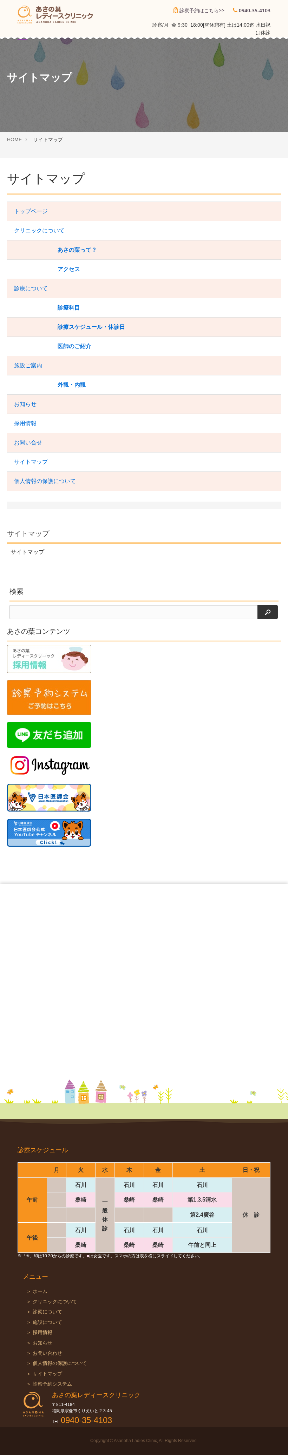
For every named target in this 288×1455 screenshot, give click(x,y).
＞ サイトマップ (44, 1373)
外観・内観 (72, 385)
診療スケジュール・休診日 (91, 327)
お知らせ (25, 404)
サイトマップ (31, 462)
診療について (31, 288)
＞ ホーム (36, 1291)
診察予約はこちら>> (201, 10)
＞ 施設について (44, 1322)
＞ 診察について (44, 1311)
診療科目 (69, 308)
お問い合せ (28, 443)
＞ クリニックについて (51, 1301)
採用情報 (25, 423)
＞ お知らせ (39, 1343)
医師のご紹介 (74, 346)
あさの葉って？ (77, 250)
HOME (14, 139)
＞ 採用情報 (39, 1332)
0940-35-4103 (254, 10)
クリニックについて (39, 230)
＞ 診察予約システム (49, 1384)
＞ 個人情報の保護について (56, 1363)
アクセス (69, 269)
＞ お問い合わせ (44, 1353)
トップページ (31, 211)
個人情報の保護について (45, 481)
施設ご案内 (28, 365)
